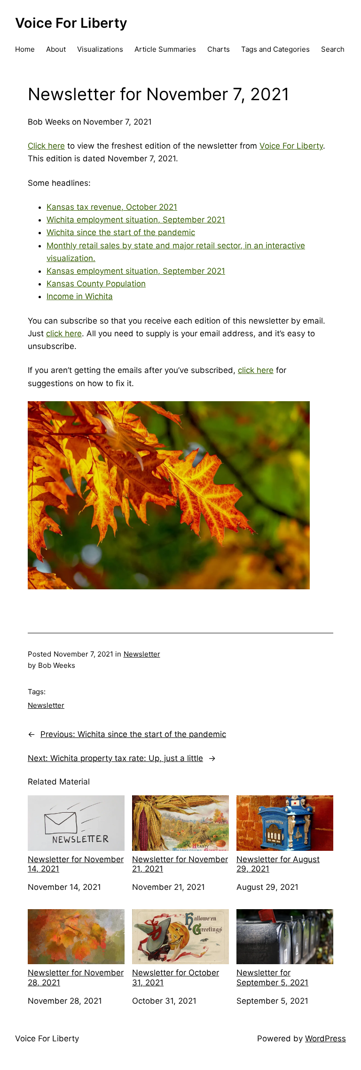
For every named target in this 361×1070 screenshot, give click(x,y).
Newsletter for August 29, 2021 (278, 864)
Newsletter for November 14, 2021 (76, 864)
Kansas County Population (96, 283)
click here (64, 333)
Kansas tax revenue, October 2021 (112, 207)
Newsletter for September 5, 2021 (272, 977)
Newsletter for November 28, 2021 (76, 977)
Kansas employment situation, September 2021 (136, 271)
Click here (46, 146)
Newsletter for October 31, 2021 (175, 977)
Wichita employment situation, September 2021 (136, 219)
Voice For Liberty (71, 23)
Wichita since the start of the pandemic (121, 232)
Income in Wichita (80, 296)
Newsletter (142, 654)
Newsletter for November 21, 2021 (180, 864)
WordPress (325, 1038)
